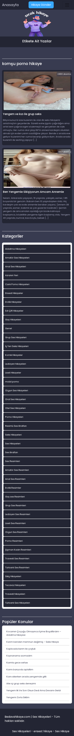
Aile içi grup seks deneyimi (21, 683)
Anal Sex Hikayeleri (15, 266)
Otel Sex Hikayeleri (15, 408)
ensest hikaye (43, 731)
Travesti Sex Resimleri (17, 558)
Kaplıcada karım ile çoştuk (20, 648)
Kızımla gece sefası (17, 662)
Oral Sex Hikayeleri (15, 399)
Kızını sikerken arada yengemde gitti (26, 676)
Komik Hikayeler (14, 355)
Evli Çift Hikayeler (14, 310)
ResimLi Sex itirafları (16, 425)
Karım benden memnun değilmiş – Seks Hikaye (32, 641)
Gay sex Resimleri (15, 496)
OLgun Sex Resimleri (16, 532)
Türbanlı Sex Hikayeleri (17, 602)
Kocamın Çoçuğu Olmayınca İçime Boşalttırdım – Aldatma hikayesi (33, 633)
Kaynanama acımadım (19, 655)
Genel (8, 328)
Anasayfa (10, 4)
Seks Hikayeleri (13, 434)
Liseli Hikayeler (13, 372)
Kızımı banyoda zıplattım (19, 669)
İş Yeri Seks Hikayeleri (17, 346)
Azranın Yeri (11, 275)
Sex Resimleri (12, 461)
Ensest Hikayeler (14, 293)
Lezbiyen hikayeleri (15, 363)
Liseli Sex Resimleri (15, 523)
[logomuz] (37, 24)
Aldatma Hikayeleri (15, 248)
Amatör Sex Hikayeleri (17, 257)
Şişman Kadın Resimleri (18, 549)
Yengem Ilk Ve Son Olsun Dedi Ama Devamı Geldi (33, 690)
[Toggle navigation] (67, 4)
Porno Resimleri (14, 540)
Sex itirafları (11, 452)
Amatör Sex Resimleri (17, 470)
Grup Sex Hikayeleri (16, 337)
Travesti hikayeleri (15, 593)
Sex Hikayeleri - (23, 731)
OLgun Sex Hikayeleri (16, 390)
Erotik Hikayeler (13, 301)
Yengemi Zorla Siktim (17, 697)
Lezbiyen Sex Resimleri (17, 514)
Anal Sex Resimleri (15, 479)
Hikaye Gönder (41, 5)
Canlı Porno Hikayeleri (17, 284)
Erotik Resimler (13, 487)
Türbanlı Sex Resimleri (17, 567)
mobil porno (12, 381)
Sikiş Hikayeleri (13, 576)
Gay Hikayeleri (13, 319)
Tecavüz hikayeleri (15, 585)
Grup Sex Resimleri (15, 505)
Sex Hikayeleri (12, 443)
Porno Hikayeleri (14, 416)
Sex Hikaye (62, 731)
